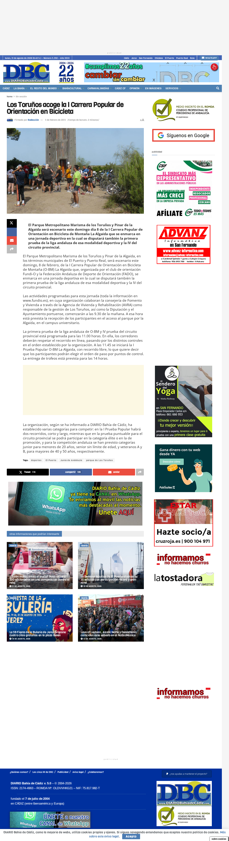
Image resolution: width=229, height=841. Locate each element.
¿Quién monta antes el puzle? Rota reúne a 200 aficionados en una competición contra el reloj (39, 580)
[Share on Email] (12, 240)
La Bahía (19, 88)
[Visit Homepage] (40, 72)
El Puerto (169, 58)
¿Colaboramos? (96, 772)
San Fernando (146, 58)
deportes (36, 460)
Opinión (134, 88)
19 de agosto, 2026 (92, 586)
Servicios (171, 88)
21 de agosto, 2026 (20, 586)
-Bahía (13, 545)
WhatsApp (211, 58)
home (10, 96)
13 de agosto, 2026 (92, 639)
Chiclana (159, 58)
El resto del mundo (43, 88)
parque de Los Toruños (99, 460)
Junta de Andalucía (71, 460)
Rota (192, 58)
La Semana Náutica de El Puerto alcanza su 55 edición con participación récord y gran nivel (109, 580)
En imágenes (153, 88)
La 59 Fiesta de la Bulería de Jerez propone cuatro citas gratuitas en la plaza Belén (37, 633)
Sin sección (21, 96)
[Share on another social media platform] (12, 249)
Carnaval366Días (98, 88)
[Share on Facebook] (12, 232)
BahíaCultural (72, 88)
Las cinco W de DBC (42, 772)
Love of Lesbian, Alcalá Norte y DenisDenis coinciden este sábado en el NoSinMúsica (109, 633)
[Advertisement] (114, 25)
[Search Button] (217, 88)
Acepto (131, 836)
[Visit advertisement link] (151, 72)
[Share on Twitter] (12, 223)
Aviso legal (78, 772)
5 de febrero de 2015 (55, 119)
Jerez (134, 58)
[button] (187, 773)
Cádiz (126, 58)
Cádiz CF (120, 88)
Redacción (33, 119)
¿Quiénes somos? (19, 772)
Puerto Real (182, 58)
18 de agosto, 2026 (20, 639)
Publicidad (62, 772)
